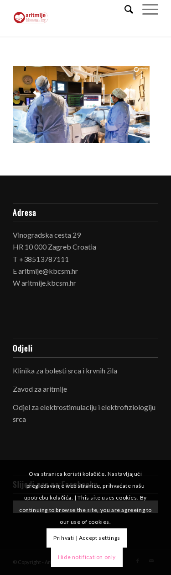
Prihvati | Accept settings (86, 537)
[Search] (124, 9)
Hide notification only (87, 557)
